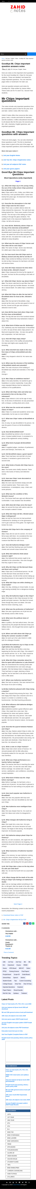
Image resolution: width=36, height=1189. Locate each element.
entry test (18, 984)
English (12, 58)
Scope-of (16, 974)
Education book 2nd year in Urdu (12, 1031)
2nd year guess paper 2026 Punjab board (15, 1019)
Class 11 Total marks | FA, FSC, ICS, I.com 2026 (16, 1004)
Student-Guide (7, 980)
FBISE (25, 965)
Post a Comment (9, 952)
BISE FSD (10, 1132)
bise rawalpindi (13, 1167)
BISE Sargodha (13, 1141)
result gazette (18, 990)
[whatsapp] (29, 1182)
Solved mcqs (7, 977)
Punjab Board (7, 974)
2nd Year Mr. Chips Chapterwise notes (17, 160)
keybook (20, 987)
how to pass (27, 984)
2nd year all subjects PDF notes (14, 164)
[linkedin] (6, 1182)
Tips (15, 980)
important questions (9, 987)
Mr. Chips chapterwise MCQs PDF (14, 919)
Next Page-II (18, 904)
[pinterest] (10, 1182)
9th (29, 962)
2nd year (8, 58)
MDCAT (21, 968)
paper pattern (7, 990)
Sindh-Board (26, 974)
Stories (23, 977)
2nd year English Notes (11, 155)
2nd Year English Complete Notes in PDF (15, 1034)
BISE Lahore (11, 1138)
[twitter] (22, 1182)
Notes (16, 58)
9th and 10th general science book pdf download (17, 1012)
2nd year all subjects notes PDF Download (15, 1027)
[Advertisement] (18, 34)
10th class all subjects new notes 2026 (14, 1015)
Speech (15, 977)
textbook (24, 993)
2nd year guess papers (11, 169)
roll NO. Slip (7, 993)
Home (3, 58)
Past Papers (25, 971)
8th (25, 962)
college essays (7, 984)
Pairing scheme (14, 971)
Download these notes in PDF (13, 915)
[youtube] (13, 1182)
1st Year (10, 962)
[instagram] (26, 1182)
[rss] (16, 1182)
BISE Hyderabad (13, 1135)
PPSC (5, 971)
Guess (5, 968)
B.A (4, 965)
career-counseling (25, 980)
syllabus (16, 993)
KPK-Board (12, 968)
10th (4, 962)
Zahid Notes (16, 1184)
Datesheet (11, 965)
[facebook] (19, 1182)
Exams (19, 965)
